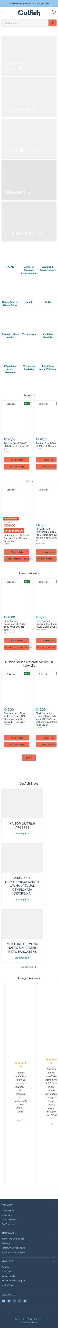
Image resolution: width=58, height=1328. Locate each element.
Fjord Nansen (9, 632)
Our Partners (7, 1224)
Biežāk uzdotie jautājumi (13, 1280)
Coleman (7, 544)
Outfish (7, 725)
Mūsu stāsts (7, 1215)
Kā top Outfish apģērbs (22, 825)
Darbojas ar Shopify (29, 1322)
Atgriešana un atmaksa (12, 1238)
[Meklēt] (52, 23)
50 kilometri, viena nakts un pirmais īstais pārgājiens (22, 947)
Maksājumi (6, 1271)
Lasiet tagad (21, 833)
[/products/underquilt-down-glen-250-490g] (16, 599)
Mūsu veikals (7, 1210)
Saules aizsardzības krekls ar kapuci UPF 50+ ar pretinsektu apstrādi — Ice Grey (15, 717)
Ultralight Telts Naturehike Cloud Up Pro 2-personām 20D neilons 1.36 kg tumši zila (47, 535)
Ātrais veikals (17, 460)
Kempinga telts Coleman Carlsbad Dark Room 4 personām (16, 538)
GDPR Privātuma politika (13, 1252)
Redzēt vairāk (28, 967)
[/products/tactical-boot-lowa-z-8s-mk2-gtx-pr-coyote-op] (16, 421)
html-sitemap (7, 1285)
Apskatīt (29, 757)
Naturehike (40, 543)
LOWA (6, 452)
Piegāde (5, 1267)
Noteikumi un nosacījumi (13, 1247)
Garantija (5, 1243)
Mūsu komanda (9, 1219)
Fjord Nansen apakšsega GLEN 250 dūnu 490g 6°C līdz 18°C (15, 625)
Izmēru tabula (8, 1276)
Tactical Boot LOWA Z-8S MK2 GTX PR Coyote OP (16, 446)
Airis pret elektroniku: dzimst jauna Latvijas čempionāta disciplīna (22, 885)
